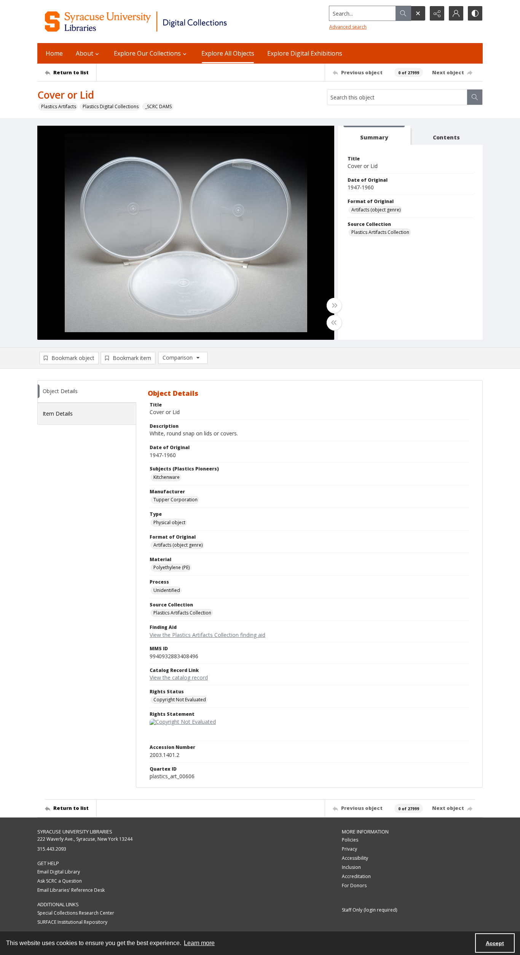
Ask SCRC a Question (59, 881)
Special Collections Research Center (75, 913)
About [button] (84, 53)
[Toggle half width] (334, 322)
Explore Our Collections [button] (147, 53)
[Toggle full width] (334, 305)
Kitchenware (166, 477)
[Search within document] (474, 97)
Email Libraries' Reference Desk (71, 890)
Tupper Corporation (175, 499)
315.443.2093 (51, 849)
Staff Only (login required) (369, 910)
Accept (495, 943)
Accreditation (356, 876)
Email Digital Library (58, 872)
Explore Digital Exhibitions (304, 53)
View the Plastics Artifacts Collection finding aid (207, 634)
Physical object (169, 522)
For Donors (354, 885)
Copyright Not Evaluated (179, 699)
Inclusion (351, 867)
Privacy (349, 849)
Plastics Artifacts (58, 106)
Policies (350, 840)
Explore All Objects (227, 53)
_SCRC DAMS (158, 106)
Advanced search (348, 27)
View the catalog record (179, 677)
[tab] (374, 135)
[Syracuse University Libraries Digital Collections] (158, 21)
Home (54, 53)
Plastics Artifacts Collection (380, 232)
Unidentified (166, 590)
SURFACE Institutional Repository (72, 922)
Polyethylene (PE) (171, 567)
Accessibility (355, 858)
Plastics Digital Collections (111, 106)
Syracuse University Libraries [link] (74, 831)
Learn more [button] (199, 943)
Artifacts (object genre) (375, 209)
